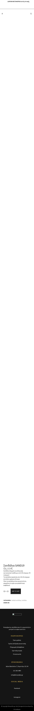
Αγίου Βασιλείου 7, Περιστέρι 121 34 (17, 666)
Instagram (17, 697)
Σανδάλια (24, 600)
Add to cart (16, 591)
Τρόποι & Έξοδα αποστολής (17, 644)
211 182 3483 (17, 671)
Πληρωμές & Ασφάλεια (17, 647)
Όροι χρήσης (17, 640)
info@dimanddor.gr (17, 675)
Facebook (17, 688)
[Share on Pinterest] (16, 603)
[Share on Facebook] (10, 603)
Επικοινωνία (17, 654)
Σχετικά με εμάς (17, 650)
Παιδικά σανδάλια (16, 600)
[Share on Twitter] (12, 603)
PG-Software (17, 709)
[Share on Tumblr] (14, 603)
